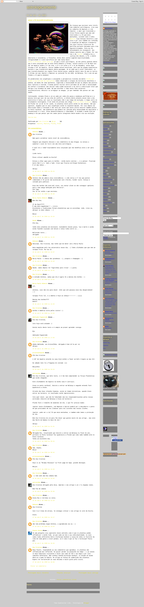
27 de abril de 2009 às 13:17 (43, 517)
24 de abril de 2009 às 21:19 (43, 500)
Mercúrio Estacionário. (111, 313)
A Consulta (106, 126)
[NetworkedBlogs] (114, 440)
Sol (104, 205)
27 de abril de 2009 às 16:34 (43, 543)
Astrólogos (106, 137)
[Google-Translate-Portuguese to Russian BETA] (111, 20)
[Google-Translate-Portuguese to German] (111, 17)
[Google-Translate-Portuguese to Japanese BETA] (105, 20)
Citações (105, 146)
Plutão (53, 123)
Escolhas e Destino (108, 162)
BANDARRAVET (110, 259)
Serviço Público (107, 202)
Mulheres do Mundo (108, 185)
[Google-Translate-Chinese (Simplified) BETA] (105, 17)
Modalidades (106, 182)
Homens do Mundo (108, 165)
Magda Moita (109, 311)
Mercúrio (105, 176)
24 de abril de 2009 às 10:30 (43, 469)
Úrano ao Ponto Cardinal (82, 102)
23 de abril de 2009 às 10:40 (43, 261)
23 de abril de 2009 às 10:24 (43, 216)
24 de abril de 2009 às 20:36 (43, 491)
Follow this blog (117, 440)
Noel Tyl (105, 191)
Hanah (34, 220)
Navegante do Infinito (109, 319)
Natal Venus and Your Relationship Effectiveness (111, 291)
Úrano (59, 123)
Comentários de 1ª (108, 149)
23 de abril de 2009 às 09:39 (43, 194)
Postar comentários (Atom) (67, 579)
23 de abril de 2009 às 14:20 (43, 313)
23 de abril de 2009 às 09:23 (43, 171)
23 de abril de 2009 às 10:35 (43, 237)
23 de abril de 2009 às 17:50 (43, 337)
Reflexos (105, 197)
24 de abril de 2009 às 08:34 (43, 441)
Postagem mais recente (38, 573)
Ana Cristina (37, 175)
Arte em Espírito (110, 250)
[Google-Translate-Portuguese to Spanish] (114, 20)
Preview (105, 237)
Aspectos (105, 134)
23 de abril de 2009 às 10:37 (43, 252)
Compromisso (107, 152)
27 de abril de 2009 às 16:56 (43, 562)
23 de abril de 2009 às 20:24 (43, 369)
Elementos (106, 159)
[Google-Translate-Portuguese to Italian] (114, 17)
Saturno (105, 199)
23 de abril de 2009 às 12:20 (43, 304)
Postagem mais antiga (88, 573)
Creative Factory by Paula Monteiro (111, 279)
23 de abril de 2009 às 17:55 (43, 349)
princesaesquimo (38, 352)
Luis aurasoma (109, 298)
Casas (105, 140)
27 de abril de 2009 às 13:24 (43, 526)
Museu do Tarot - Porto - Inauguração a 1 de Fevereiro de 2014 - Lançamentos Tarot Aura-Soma (111, 303)
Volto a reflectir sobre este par (40, 62)
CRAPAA (105, 345)
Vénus (105, 211)
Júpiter (80, 54)
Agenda (105, 129)
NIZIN (106, 326)
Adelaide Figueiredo (40, 317)
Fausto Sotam (37, 530)
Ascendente (106, 131)
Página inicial (64, 573)
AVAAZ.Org (106, 342)
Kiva (104, 348)
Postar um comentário (38, 566)
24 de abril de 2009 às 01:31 (43, 426)
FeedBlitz (105, 238)
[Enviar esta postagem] (60, 121)
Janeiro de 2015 (109, 321)
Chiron (105, 143)
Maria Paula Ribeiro (40, 198)
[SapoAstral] (104, 106)
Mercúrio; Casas (107, 179)
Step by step (108, 328)
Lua (104, 171)
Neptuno (73, 39)
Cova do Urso (109, 265)
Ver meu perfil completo (109, 62)
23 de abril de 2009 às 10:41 (43, 270)
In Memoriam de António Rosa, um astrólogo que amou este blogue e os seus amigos (111, 270)
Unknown (35, 131)
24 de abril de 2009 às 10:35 (43, 478)
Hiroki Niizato (109, 288)
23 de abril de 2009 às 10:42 (43, 279)
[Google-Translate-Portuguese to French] (108, 17)
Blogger (86, 603)
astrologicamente (41, 7)
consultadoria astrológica (110, 155)
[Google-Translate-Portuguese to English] (108, 20)
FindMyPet (108, 260)
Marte (104, 173)
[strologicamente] (104, 68)
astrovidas (36, 373)
